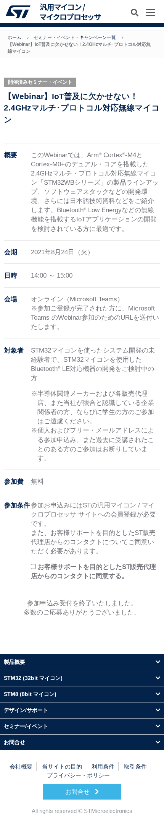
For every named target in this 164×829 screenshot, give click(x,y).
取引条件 (135, 766)
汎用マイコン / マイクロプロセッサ (70, 11)
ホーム (14, 37)
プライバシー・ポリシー (78, 775)
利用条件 (103, 766)
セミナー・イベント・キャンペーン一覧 (75, 37)
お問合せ (78, 791)
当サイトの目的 (62, 766)
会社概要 (21, 766)
